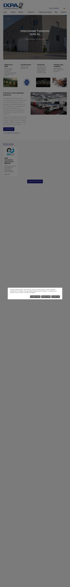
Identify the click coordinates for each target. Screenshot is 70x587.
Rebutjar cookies (46, 296)
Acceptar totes (55, 296)
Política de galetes (30, 292)
